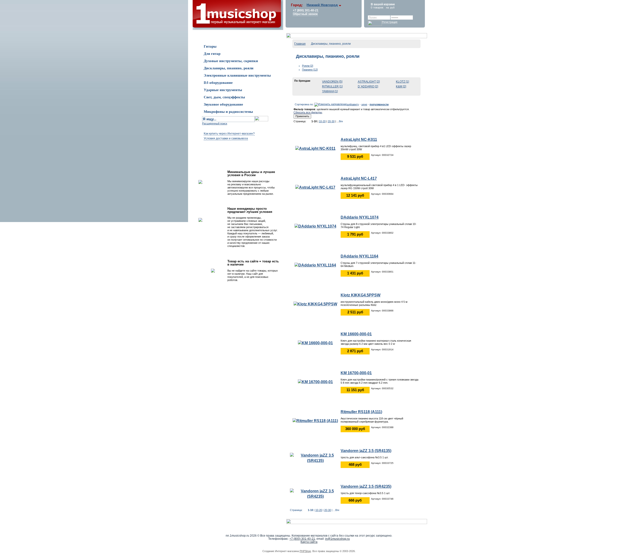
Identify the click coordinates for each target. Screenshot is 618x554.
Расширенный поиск (214, 123)
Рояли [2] (307, 65)
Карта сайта (309, 542)
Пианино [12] (310, 69)
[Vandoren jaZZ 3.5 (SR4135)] (315, 458)
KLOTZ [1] (402, 81)
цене (364, 104)
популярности (379, 104)
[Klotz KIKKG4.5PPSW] (315, 304)
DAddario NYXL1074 (360, 217)
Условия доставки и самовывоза (226, 138)
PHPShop (305, 551)
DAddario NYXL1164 (359, 256)
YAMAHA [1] (330, 91)
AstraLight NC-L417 (359, 178)
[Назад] (309, 121)
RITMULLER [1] (332, 86)
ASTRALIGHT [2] (369, 81)
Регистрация (389, 22)
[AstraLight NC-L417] (315, 187)
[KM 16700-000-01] (315, 382)
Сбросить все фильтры (308, 112)
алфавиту (353, 104)
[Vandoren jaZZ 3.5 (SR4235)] (315, 493)
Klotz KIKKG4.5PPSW (360, 295)
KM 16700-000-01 (356, 373)
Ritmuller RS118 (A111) (361, 412)
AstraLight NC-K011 (359, 139)
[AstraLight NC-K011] (315, 148)
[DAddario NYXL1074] (315, 226)
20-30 (331, 121)
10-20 (322, 121)
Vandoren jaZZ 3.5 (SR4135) (366, 451)
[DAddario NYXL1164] (315, 265)
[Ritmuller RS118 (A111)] (315, 420)
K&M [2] (401, 86)
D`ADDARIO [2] (368, 86)
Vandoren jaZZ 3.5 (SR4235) (366, 486)
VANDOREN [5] (332, 81)
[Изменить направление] (330, 104)
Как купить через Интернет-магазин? (229, 133)
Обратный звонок (305, 14)
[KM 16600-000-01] (315, 343)
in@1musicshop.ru (337, 538)
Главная (300, 43)
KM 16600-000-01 (356, 334)
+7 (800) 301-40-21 (305, 10)
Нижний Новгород (322, 5)
